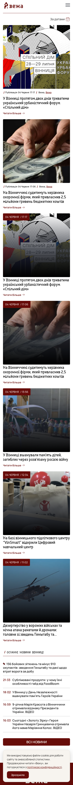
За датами (57, 19)
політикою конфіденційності (44, 767)
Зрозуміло (18, 775)
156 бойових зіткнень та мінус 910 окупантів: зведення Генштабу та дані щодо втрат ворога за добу (35, 667)
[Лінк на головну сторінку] (13, 5)
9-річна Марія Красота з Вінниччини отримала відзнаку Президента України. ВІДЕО (38, 708)
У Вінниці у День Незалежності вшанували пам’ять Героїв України (37, 694)
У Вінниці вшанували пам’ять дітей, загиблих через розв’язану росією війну (35, 457)
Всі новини (36, 742)
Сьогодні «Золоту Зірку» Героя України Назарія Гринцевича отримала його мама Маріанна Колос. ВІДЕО (40, 724)
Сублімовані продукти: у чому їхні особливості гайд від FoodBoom (37, 682)
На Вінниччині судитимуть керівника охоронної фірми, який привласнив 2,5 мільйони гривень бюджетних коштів (34, 197)
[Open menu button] (68, 5)
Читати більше (12, 113)
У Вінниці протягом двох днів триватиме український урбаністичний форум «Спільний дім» (36, 103)
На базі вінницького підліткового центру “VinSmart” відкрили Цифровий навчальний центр (36, 542)
